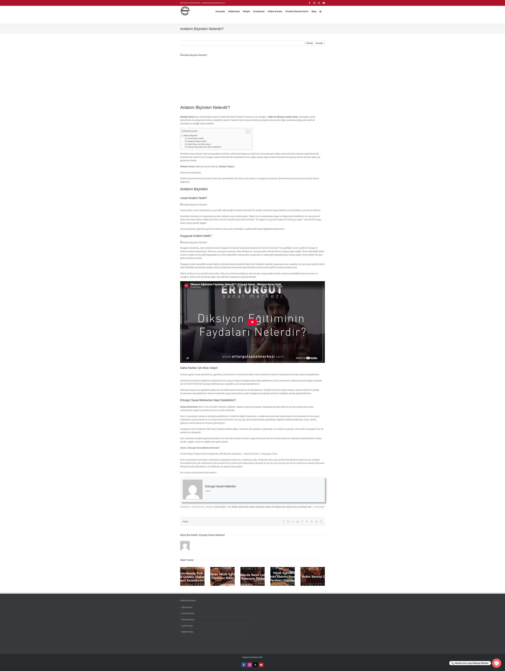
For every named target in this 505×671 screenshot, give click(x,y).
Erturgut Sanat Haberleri (220, 486)
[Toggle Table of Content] (247, 131)
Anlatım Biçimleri (190, 135)
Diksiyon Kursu (187, 166)
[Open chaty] (496, 663)
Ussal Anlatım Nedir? (196, 138)
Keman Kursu (188, 613)
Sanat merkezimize (189, 407)
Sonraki (319, 43)
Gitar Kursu (187, 607)
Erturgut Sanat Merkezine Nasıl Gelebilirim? (204, 147)
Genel (216, 507)
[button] (321, 11)
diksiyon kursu (281, 507)
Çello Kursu (187, 626)
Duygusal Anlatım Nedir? (197, 141)
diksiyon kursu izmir (294, 507)
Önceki (309, 43)
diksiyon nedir (306, 507)
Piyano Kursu (188, 619)
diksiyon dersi (244, 507)
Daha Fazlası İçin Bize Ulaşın (199, 144)
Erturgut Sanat (187, 117)
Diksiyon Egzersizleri (256, 507)
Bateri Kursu (187, 632)
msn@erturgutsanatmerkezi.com (213, 3)
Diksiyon (223, 507)
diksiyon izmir (270, 507)
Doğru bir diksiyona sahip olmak (283, 117)
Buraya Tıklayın (226, 166)
